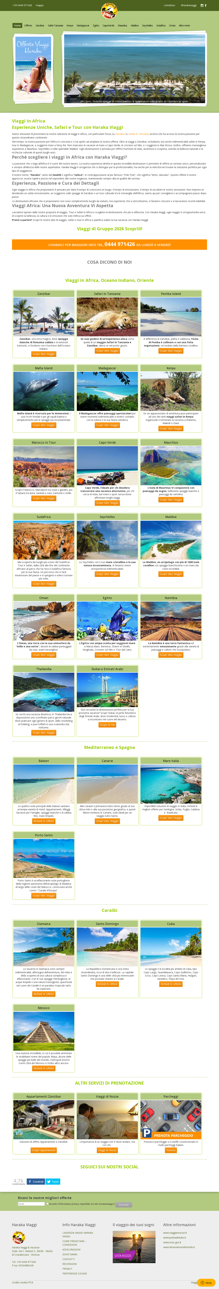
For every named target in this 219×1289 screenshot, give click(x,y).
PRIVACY (67, 1268)
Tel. (116, 245)
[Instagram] (202, 5)
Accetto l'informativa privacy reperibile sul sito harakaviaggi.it (82, 1203)
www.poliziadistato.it (174, 1237)
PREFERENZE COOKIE (74, 1273)
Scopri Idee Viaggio (44, 354)
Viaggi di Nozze (107, 1150)
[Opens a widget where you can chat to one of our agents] (206, 1283)
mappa (39, 5)
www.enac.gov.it (172, 1242)
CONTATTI (68, 1259)
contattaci (169, 5)
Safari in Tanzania (139, 134)
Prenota (170, 1150)
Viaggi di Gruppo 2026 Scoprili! (109, 228)
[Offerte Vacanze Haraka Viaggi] (33, 103)
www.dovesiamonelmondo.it (179, 1247)
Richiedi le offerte (44, 821)
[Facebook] (205, 5)
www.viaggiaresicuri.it (175, 1232)
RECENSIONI (69, 1264)
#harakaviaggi (188, 5)
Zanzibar (120, 134)
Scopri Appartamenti (43, 1150)
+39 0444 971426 (22, 5)
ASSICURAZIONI (71, 1249)
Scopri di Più (107, 724)
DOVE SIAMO (69, 1254)
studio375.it (26, 1282)
